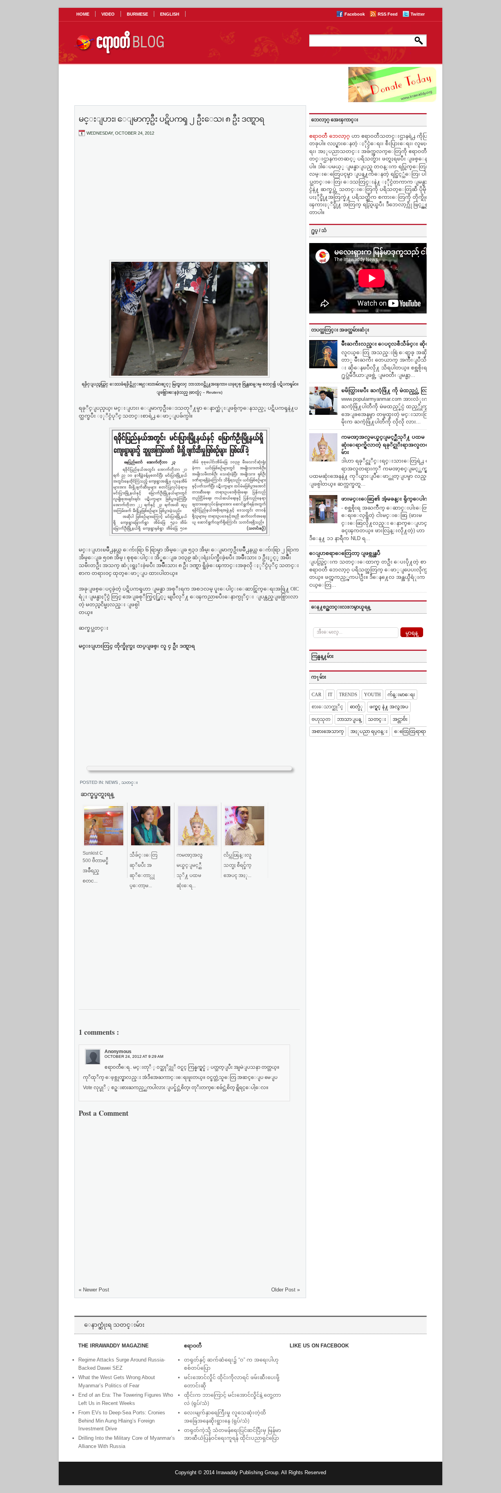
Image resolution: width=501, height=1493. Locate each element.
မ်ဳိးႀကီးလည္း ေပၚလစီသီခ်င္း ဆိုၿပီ (387, 344)
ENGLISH (169, 14)
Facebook (355, 14)
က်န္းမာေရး (401, 694)
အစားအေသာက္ (328, 731)
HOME (82, 14)
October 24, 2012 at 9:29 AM (134, 1056)
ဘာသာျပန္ (349, 719)
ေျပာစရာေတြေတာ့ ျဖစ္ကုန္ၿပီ (344, 553)
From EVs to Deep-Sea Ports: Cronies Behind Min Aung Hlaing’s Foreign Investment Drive (121, 1421)
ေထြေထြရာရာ (410, 731)
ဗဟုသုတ (321, 719)
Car (316, 694)
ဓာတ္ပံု (356, 707)
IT (330, 694)
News (112, 782)
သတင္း (129, 782)
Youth (372, 694)
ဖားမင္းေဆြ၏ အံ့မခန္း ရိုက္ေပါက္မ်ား (387, 499)
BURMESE (137, 14)
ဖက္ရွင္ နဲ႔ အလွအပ (388, 707)
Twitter (418, 14)
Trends (348, 694)
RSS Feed (388, 14)
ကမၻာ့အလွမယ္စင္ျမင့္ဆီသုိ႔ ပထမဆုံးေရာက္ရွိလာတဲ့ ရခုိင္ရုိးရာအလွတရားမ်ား (387, 444)
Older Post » (285, 1290)
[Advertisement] (189, 201)
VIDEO (108, 14)
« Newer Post (94, 1290)
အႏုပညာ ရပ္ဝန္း (368, 731)
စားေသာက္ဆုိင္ (327, 707)
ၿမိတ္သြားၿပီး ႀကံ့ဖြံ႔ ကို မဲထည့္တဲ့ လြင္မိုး (387, 390)
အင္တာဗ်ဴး (400, 719)
